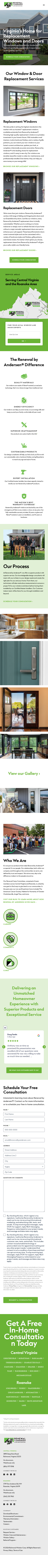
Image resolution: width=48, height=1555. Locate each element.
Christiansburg (15, 1392)
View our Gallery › (24, 773)
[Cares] (10, 962)
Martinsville (12, 1397)
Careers (7, 924)
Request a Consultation (20, 1300)
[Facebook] (7, 1474)
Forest (22, 1388)
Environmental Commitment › (13, 1516)
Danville (36, 1397)
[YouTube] (11, 1474)
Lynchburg (11, 1388)
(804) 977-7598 (8, 1466)
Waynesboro (21, 1371)
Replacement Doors (17, 208)
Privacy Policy (12, 1286)
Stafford (8, 1367)
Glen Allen (37, 1358)
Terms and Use (28, 1286)
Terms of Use (18, 1550)
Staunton (20, 1367)
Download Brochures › (11, 1514)
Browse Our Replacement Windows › (21, 166)
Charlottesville (32, 1362)
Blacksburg (34, 1388)
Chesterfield (10, 1358)
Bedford (25, 1397)
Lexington (11, 1401)
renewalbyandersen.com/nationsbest (16, 1429)
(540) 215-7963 (8, 1496)
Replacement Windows (20, 121)
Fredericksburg (14, 1362)
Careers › (6, 1524)
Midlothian (24, 1358)
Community (8, 947)
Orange (31, 1367)
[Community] (10, 939)
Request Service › (9, 1532)
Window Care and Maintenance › (14, 1535)
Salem (22, 1401)
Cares (6, 970)
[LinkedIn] (14, 1474)
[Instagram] (4, 1474)
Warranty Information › (11, 1519)
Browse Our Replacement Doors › (20, 250)
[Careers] (10, 916)
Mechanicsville (24, 1375)
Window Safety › (9, 1538)
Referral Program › (9, 1540)
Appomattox (32, 1392)
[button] (3, 1046)
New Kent (34, 1371)
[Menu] (44, 5)
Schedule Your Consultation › (18, 601)
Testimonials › (8, 1522)
